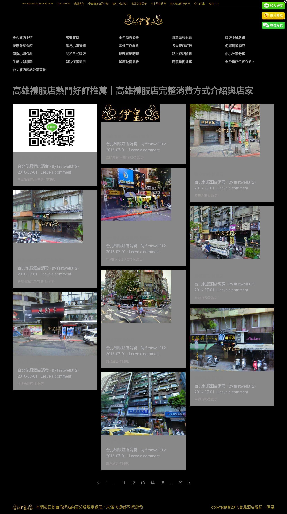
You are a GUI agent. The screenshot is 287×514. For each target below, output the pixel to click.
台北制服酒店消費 (121, 144)
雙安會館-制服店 (208, 174)
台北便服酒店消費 (33, 166)
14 (152, 483)
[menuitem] (79, 3)
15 (162, 483)
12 (133, 483)
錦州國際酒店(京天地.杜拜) (41, 260)
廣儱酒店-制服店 (208, 276)
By (64, 166)
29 (180, 483)
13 (142, 483)
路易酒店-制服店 (120, 340)
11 (123, 483)
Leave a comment (55, 172)
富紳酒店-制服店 (208, 378)
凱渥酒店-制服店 (120, 442)
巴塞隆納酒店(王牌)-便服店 (41, 158)
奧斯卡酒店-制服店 (34, 362)
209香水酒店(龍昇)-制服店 (129, 238)
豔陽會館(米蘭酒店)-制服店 (129, 136)
